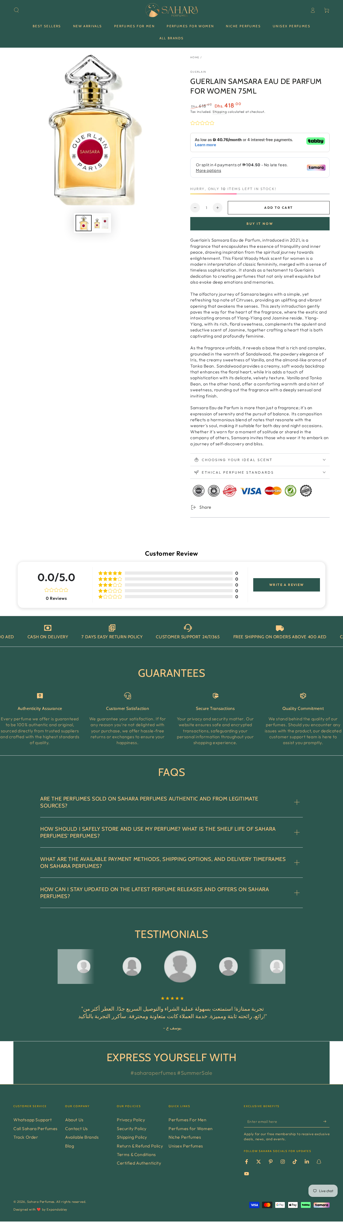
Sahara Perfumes (40, 1202)
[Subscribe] (326, 1121)
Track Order (25, 1137)
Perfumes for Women (191, 1128)
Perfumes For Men (188, 1119)
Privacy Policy (131, 1119)
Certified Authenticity (139, 1163)
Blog (69, 1146)
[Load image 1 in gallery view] (84, 223)
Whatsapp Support (32, 1119)
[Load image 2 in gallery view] (101, 223)
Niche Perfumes (185, 1137)
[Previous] (63, 966)
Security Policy (132, 1128)
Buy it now (260, 224)
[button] (16, 10)
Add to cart (278, 208)
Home (194, 57)
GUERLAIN (198, 72)
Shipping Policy (132, 1137)
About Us (74, 1119)
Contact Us (76, 1128)
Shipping (219, 112)
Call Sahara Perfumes (35, 1128)
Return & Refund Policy (140, 1146)
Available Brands (82, 1137)
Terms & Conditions (136, 1154)
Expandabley (57, 1209)
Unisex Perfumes (186, 1146)
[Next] (280, 966)
